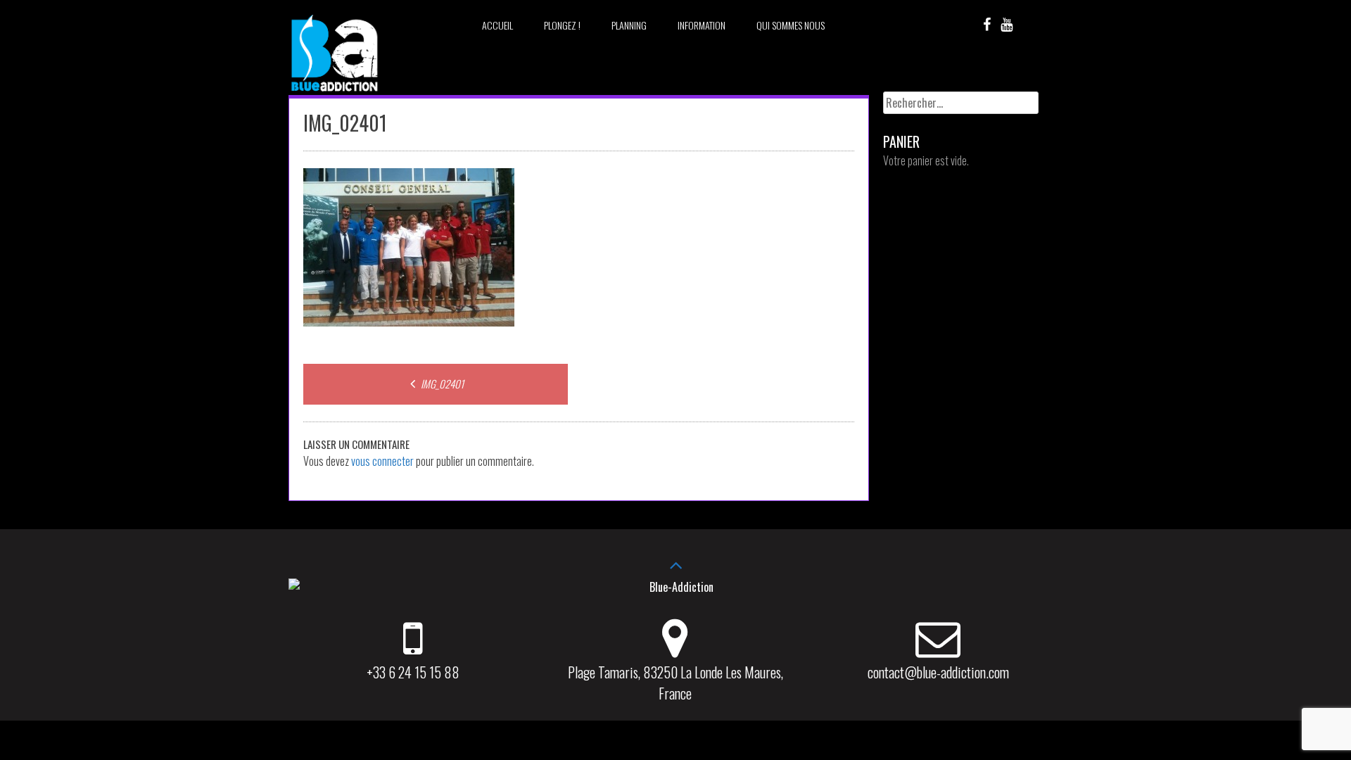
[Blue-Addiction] (334, 93)
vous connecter (382, 460)
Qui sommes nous (790, 25)
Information (701, 25)
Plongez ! (562, 25)
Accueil (497, 25)
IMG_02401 (441, 383)
